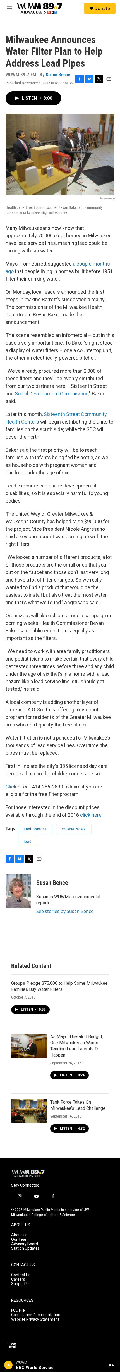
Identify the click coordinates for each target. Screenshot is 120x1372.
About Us (19, 1235)
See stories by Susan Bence (64, 911)
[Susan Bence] (18, 891)
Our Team (20, 1239)
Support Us (21, 1284)
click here (91, 815)
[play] (8, 1365)
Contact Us (20, 1275)
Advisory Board (24, 1244)
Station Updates (25, 1248)
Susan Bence (58, 74)
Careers (18, 1279)
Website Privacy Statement (35, 1319)
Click (12, 787)
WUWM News (73, 829)
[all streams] (112, 1365)
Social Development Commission (51, 393)
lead (28, 841)
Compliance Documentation (35, 1315)
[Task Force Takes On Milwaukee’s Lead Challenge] (29, 1111)
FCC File (18, 1310)
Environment (35, 829)
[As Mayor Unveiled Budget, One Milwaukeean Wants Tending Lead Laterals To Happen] (29, 1046)
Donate (102, 8)
